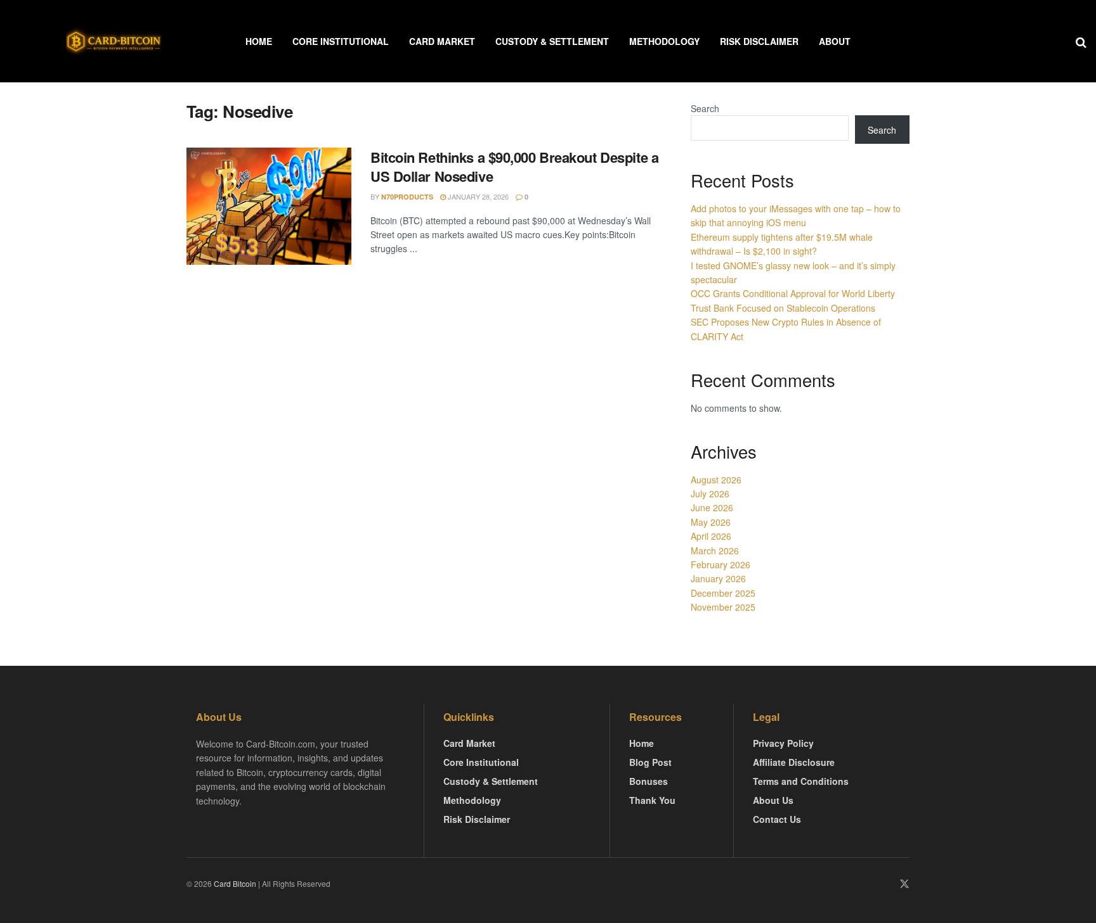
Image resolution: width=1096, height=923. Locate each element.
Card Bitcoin (234, 883)
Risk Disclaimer (759, 41)
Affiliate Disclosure (794, 762)
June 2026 (712, 507)
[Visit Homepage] (113, 41)
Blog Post (650, 762)
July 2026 (710, 493)
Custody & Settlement (552, 41)
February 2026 (720, 564)
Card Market (442, 41)
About (835, 41)
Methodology (664, 41)
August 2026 (716, 479)
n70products (407, 196)
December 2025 (723, 593)
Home (258, 41)
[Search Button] (1081, 41)
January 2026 (718, 578)
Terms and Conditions (801, 781)
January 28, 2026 (477, 196)
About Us (773, 800)
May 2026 (711, 522)
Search (705, 108)
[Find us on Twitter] (904, 884)
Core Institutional (340, 41)
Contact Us (777, 819)
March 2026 (715, 550)
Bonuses (648, 781)
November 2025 (723, 607)
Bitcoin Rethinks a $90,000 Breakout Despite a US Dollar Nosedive (514, 167)
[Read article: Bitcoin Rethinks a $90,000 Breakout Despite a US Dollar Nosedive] (268, 206)
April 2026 (711, 536)
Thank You (652, 800)
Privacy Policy (783, 743)
